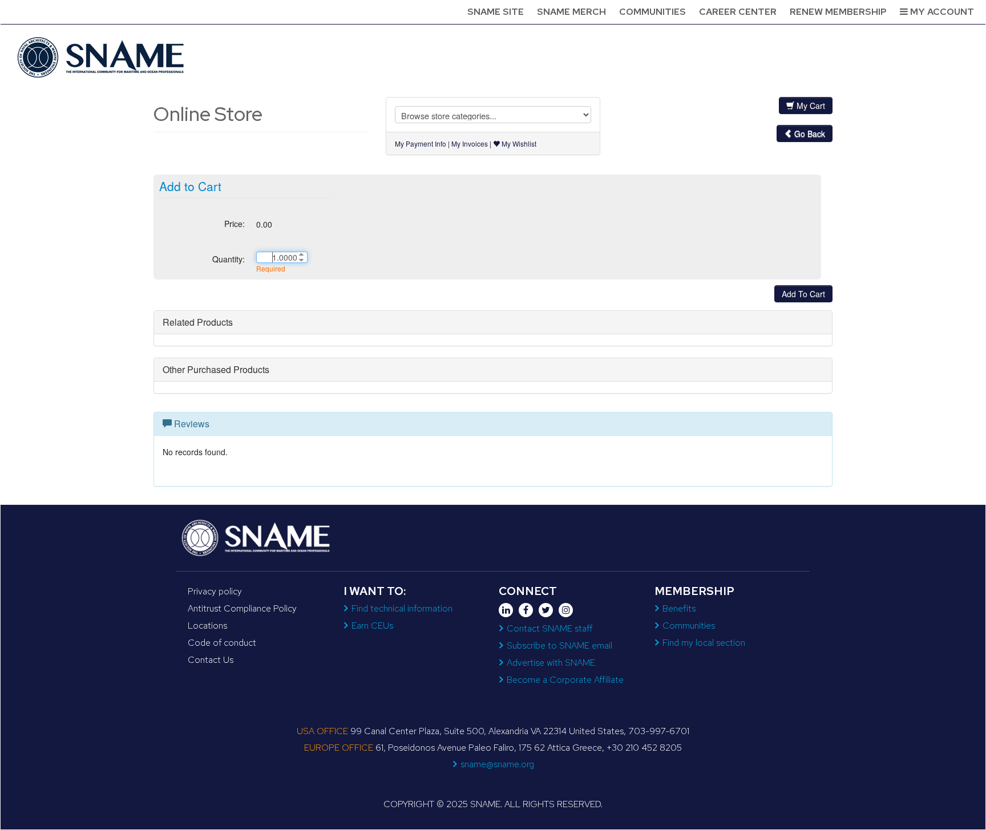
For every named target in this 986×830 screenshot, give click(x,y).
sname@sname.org (497, 764)
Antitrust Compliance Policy (242, 608)
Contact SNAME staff (549, 628)
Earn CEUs (372, 625)
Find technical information (401, 608)
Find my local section (703, 643)
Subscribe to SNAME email (559, 645)
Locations (207, 625)
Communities (652, 12)
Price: (234, 223)
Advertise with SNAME (551, 663)
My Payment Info (420, 143)
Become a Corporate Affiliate (565, 680)
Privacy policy (215, 591)
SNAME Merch (571, 12)
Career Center (738, 12)
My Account (941, 12)
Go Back (808, 133)
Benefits (679, 608)
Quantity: (228, 259)
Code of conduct (222, 643)
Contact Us (210, 660)
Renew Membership (838, 12)
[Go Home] (102, 57)
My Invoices (469, 143)
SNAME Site (495, 12)
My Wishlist (518, 143)
